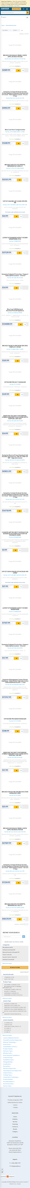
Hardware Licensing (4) (11, 993)
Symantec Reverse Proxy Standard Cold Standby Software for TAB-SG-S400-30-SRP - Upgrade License (15, 456)
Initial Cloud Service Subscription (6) (14, 1012)
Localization (7, 1064)
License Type (7, 1001)
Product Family (7, 1049)
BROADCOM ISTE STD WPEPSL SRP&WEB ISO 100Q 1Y (15, 165)
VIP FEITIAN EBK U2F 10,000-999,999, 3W (15, 201)
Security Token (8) (10, 991)
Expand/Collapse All (24, 972)
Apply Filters (15, 967)
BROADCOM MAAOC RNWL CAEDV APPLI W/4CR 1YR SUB (15, 56)
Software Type (7, 1051)
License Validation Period (10, 1038)
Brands (15, 1129)
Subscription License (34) (12, 1005)
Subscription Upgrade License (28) (15, 1007)
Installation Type (8, 1059)
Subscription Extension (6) (12, 1014)
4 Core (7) (7, 1032)
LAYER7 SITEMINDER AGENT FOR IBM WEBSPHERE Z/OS (15, 238)
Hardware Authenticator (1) (13, 995)
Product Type (7, 982)
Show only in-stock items (13, 941)
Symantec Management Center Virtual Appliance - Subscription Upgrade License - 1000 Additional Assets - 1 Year (15, 681)
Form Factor (7, 1044)
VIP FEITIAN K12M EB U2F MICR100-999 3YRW (15, 572)
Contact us (15, 1126)
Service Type (7, 1086)
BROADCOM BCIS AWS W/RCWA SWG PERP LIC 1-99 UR (15, 346)
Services (15, 1121)
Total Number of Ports (10, 1046)
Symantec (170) (9, 977)
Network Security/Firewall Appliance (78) (12, 987)
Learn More (17, 6)
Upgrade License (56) (10, 1003)
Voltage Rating (7, 1062)
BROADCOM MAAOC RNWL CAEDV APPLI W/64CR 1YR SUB (15, 829)
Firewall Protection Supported (12, 1040)
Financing (15, 1124)
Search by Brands (8, 974)
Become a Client (16, 8)
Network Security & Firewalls (11, 952)
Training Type (7, 1075)
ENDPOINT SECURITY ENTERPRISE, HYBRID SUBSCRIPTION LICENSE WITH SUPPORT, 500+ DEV (15, 417)
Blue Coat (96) (8, 979)
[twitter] (2, 1172)
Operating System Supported (12, 1070)
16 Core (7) (7, 1028)
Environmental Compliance (11, 1055)
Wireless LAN (7, 1053)
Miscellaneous (8, 947)
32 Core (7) (7, 1030)
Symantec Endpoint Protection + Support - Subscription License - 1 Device (15, 274)
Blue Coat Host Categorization (15, 129)
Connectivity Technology (10, 1077)
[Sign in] (27, 9)
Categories (6, 945)
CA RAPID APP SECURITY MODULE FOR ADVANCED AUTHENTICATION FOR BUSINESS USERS (15, 534)
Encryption (6, 1066)
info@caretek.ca (15, 1166)
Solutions (15, 1119)
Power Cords (7, 954)
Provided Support (8, 1081)
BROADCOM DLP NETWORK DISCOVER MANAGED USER (15, 792)
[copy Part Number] (24, 58)
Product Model (7, 1079)
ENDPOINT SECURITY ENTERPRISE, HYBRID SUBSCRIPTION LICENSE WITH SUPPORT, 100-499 (15, 754)
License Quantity (8, 1020)
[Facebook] (2, 1169)
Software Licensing (9, 949)
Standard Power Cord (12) (12, 989)
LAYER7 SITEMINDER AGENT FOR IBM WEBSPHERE (15, 608)
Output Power (7, 1073)
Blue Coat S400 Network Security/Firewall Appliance (15, 309)
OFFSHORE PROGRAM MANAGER (15, 719)
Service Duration (8, 1083)
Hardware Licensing (8, 959)
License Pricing (7, 1057)
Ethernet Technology (9, 1042)
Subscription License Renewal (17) (15, 1009)
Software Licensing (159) (12, 984)
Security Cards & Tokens (10, 957)
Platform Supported (9, 1068)
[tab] (15, 975)
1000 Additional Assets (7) (12, 1026)
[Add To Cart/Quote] (18, 70)
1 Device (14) (8, 1024)
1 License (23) (8, 1022)
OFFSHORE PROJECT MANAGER (15, 382)
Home (15, 1116)
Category (15, 1131)
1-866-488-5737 (15, 1163)
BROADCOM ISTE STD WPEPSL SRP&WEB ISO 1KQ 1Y (15, 904)
